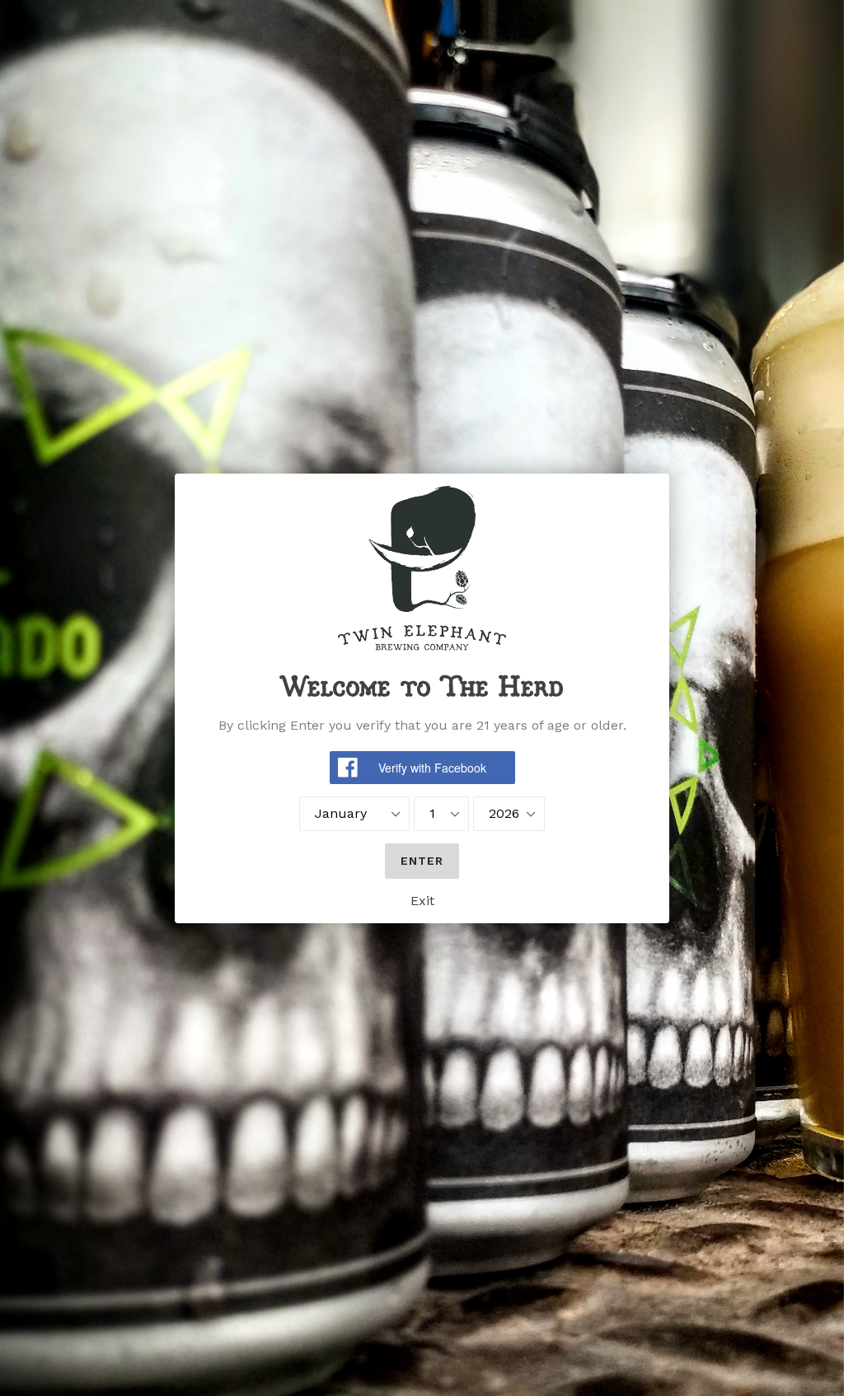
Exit (422, 900)
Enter (422, 860)
